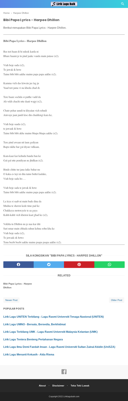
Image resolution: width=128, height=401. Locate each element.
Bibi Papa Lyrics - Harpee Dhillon (17, 285)
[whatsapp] (109, 264)
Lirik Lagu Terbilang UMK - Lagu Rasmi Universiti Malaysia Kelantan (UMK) (50, 331)
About (42, 385)
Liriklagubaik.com (71, 396)
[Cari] (123, 4)
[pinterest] (79, 264)
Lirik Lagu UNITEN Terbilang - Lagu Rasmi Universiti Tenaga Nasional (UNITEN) (53, 316)
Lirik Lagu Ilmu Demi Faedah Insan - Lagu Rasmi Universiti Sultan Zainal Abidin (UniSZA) (59, 346)
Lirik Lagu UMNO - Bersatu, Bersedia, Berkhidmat (34, 324)
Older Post (116, 300)
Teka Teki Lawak (80, 385)
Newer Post (11, 300)
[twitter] (49, 264)
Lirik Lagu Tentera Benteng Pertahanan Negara (33, 339)
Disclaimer (58, 385)
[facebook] (18, 264)
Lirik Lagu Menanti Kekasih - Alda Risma (28, 354)
